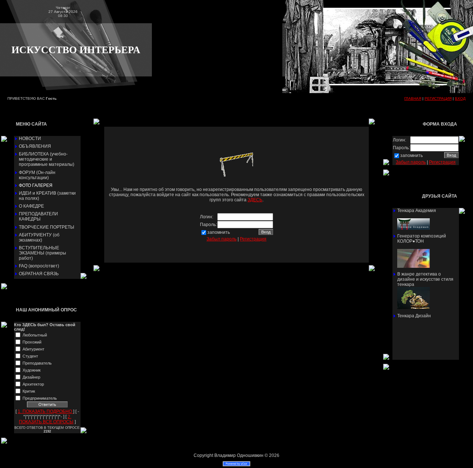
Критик (29, 391)
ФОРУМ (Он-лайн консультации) (37, 175)
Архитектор (33, 384)
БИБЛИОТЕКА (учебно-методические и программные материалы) (46, 159)
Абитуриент (33, 349)
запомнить (218, 232)
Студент (30, 356)
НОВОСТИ (30, 138)
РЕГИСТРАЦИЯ (438, 98)
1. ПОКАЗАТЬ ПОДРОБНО (45, 411)
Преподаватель (37, 363)
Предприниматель (40, 398)
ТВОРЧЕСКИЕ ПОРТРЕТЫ (46, 227)
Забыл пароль (221, 239)
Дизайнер (31, 377)
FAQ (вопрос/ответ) (39, 266)
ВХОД (460, 98)
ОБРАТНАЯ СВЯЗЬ (39, 273)
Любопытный (35, 335)
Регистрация (253, 239)
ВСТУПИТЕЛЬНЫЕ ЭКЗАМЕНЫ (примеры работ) (42, 253)
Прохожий (32, 342)
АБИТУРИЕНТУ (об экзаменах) (39, 237)
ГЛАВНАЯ (412, 98)
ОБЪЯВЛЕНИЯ (35, 146)
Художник (32, 370)
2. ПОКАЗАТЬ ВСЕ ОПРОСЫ (46, 419)
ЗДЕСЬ (255, 199)
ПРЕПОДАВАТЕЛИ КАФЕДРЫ (38, 216)
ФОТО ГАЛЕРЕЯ (35, 185)
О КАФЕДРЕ (31, 206)
